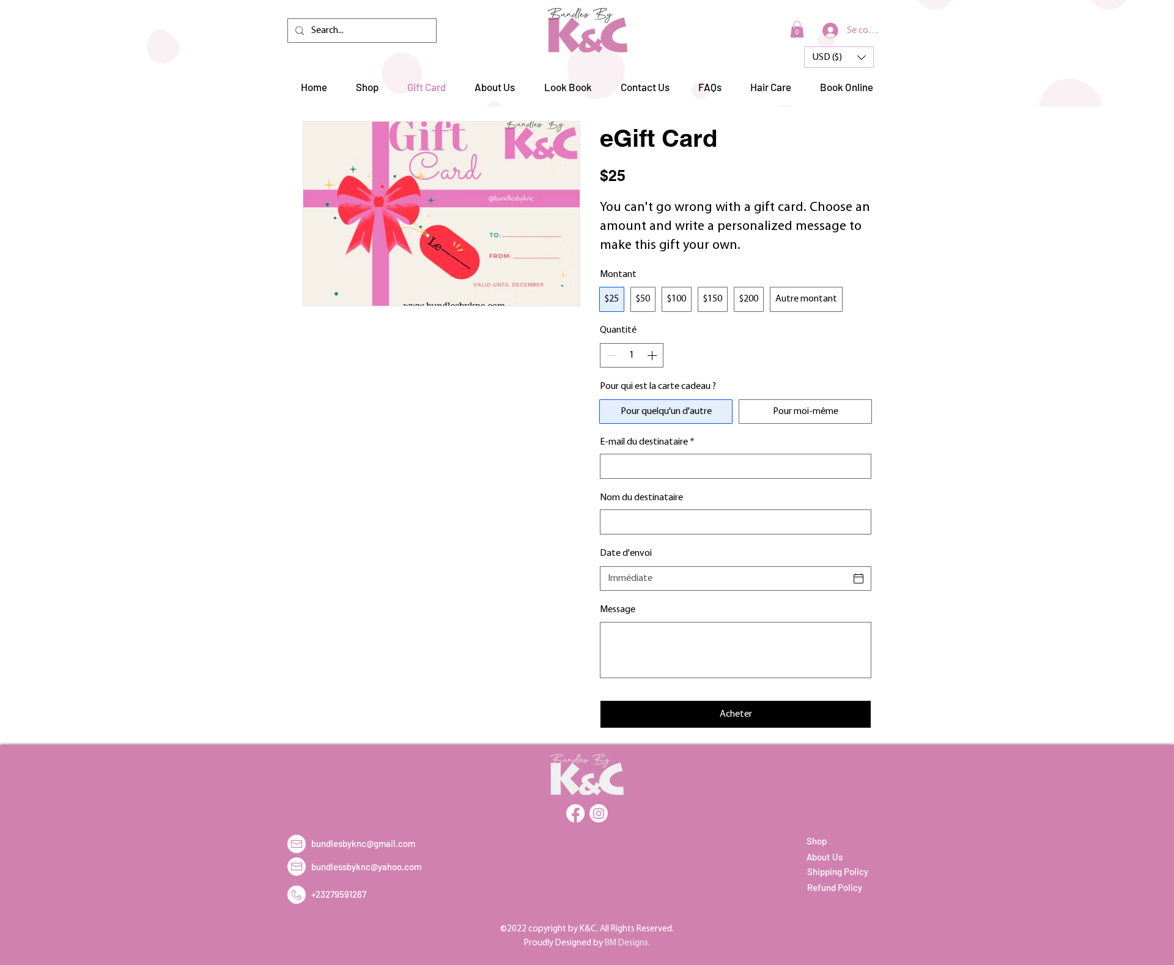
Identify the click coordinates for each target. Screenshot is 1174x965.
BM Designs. (627, 943)
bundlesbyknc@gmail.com (363, 843)
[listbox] (839, 57)
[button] (797, 29)
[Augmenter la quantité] (653, 355)
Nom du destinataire (641, 498)
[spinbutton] (631, 355)
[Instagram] (598, 813)
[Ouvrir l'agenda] (858, 578)
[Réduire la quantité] (610, 355)
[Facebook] (575, 813)
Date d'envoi (626, 553)
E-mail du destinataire (647, 442)
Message (617, 610)
